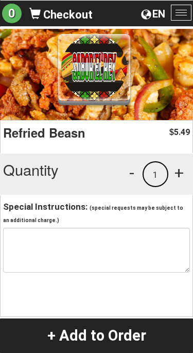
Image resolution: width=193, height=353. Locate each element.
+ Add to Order (96, 335)
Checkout (67, 14)
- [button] (131, 172)
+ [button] (179, 172)
